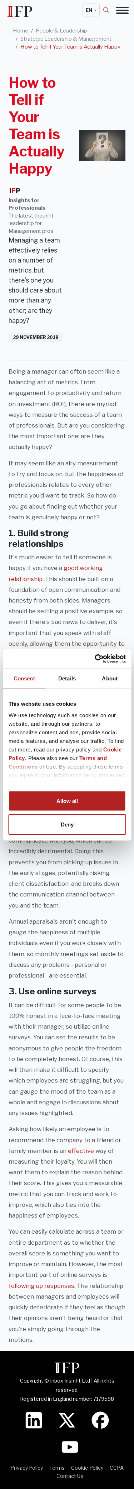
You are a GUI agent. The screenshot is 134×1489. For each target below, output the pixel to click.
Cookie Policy (87, 1468)
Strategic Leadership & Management (65, 39)
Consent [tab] (24, 678)
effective (81, 1150)
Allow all (67, 801)
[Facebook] (100, 1419)
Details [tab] (67, 678)
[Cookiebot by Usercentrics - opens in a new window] (95, 658)
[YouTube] (69, 1446)
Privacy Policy (26, 1468)
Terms (57, 1468)
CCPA (117, 1468)
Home (20, 31)
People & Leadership (61, 31)
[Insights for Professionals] (15, 190)
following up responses (41, 1285)
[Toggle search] (109, 10)
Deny (67, 824)
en (89, 10)
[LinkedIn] (33, 1419)
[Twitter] (67, 1419)
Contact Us (69, 1476)
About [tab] (110, 678)
